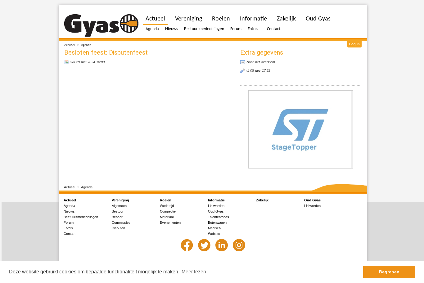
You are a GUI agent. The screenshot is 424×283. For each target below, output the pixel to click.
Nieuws (171, 29)
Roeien (221, 19)
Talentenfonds (218, 217)
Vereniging (188, 19)
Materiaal (167, 217)
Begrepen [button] (389, 271)
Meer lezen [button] (194, 271)
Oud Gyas (318, 19)
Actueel (69, 45)
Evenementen (170, 222)
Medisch (214, 228)
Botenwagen (217, 222)
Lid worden (216, 206)
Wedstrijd (167, 206)
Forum (235, 29)
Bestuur (118, 211)
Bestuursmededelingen (204, 29)
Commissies (121, 222)
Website (214, 234)
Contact (274, 29)
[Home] (101, 26)
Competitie (168, 211)
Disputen (118, 228)
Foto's (253, 29)
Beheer (117, 217)
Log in (354, 44)
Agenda (86, 45)
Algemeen (119, 206)
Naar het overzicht (260, 62)
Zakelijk (286, 19)
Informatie (253, 19)
